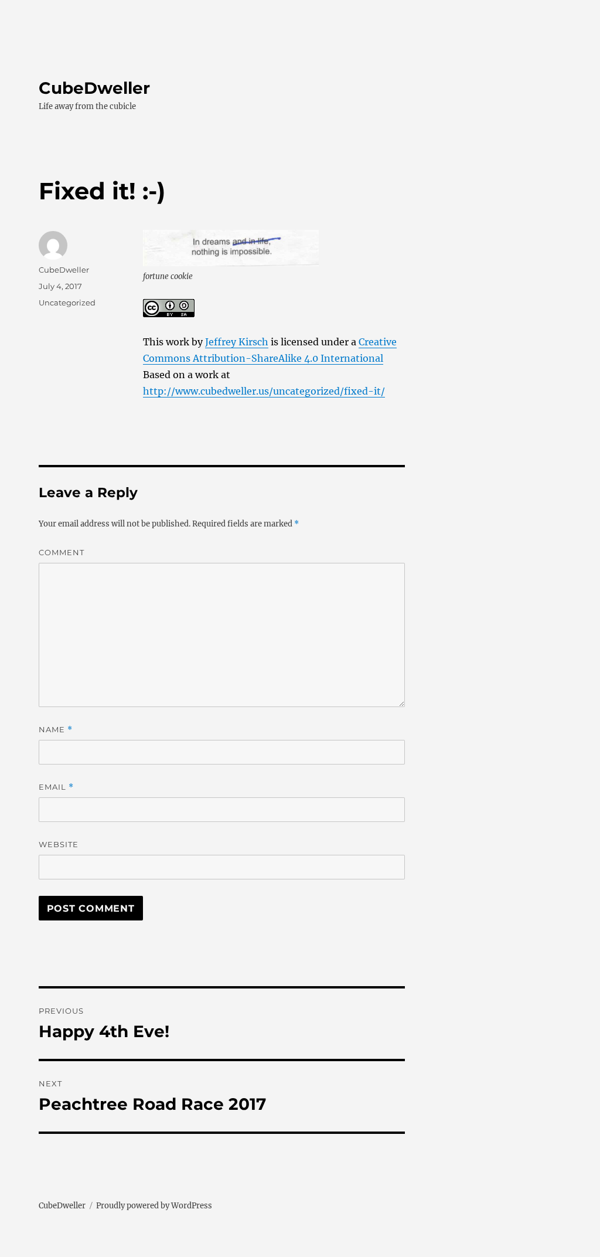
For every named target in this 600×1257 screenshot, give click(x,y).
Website (59, 844)
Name (56, 730)
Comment (61, 552)
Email (56, 787)
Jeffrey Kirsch (236, 342)
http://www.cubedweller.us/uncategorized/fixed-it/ (264, 391)
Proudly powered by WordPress (154, 1206)
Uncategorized (67, 302)
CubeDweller (94, 88)
